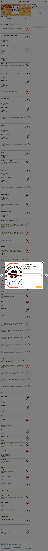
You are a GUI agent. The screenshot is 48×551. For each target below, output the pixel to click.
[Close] (43, 262)
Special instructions (26, 272)
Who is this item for (27, 268)
